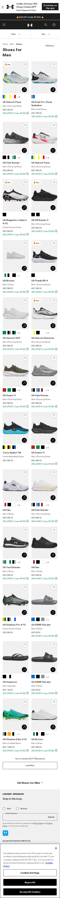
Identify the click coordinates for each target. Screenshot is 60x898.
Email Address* (12, 813)
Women (23, 808)
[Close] (56, 848)
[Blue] (4, 96)
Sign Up (51, 817)
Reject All (30, 882)
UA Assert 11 (9, 395)
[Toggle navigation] (4, 24)
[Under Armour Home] (30, 25)
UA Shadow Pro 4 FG (14, 624)
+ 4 (18, 157)
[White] (9, 96)
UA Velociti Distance (42, 337)
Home (5, 44)
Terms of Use (38, 823)
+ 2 (47, 619)
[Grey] (33, 96)
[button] (30, 782)
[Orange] (4, 619)
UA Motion (8, 280)
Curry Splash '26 (12, 452)
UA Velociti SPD (11, 337)
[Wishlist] (25, 64)
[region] (30, 871)
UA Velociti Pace (12, 101)
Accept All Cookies (30, 891)
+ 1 (18, 275)
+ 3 (18, 562)
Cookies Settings (29, 872)
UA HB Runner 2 (39, 219)
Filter (13, 34)
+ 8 (18, 96)
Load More (30, 765)
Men (12, 44)
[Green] (4, 332)
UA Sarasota (10, 681)
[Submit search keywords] (45, 24)
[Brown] (4, 390)
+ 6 (18, 390)
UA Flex (6, 509)
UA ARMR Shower (41, 624)
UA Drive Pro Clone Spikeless (41, 103)
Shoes (19, 44)
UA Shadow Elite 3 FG (15, 739)
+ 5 (47, 390)
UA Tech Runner (11, 567)
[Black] (4, 157)
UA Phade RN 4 (39, 280)
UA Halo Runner (11, 162)
